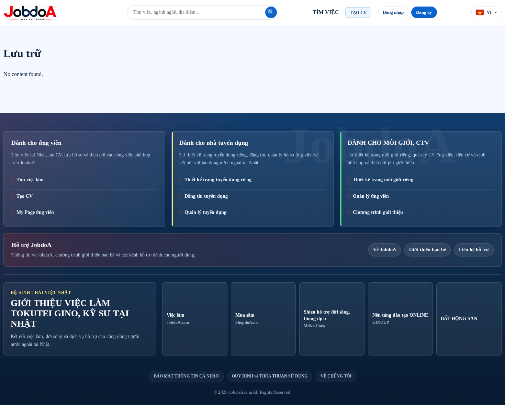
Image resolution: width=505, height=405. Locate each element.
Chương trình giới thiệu (378, 212)
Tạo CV (24, 196)
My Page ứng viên (35, 212)
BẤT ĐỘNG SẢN (459, 318)
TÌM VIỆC (326, 12)
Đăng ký (424, 12)
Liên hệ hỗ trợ (474, 249)
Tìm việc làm (30, 179)
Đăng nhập (393, 12)
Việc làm (178, 319)
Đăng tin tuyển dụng (206, 196)
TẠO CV (358, 12)
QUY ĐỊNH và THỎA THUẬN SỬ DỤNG (269, 376)
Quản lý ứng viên (371, 196)
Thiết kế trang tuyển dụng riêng (217, 179)
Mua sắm (247, 319)
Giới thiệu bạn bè (427, 249)
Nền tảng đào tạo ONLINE (400, 319)
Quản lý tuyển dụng (205, 212)
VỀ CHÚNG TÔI (336, 376)
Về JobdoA (384, 249)
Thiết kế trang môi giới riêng (383, 179)
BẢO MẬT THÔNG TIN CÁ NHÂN (186, 376)
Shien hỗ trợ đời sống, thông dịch (327, 318)
